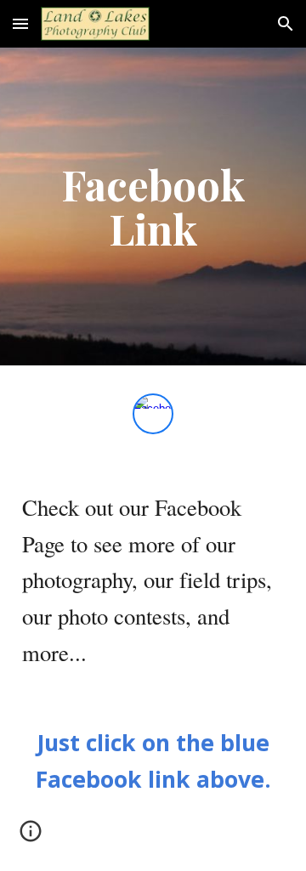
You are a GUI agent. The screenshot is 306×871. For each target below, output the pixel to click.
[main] (153, 206)
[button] (20, 23)
